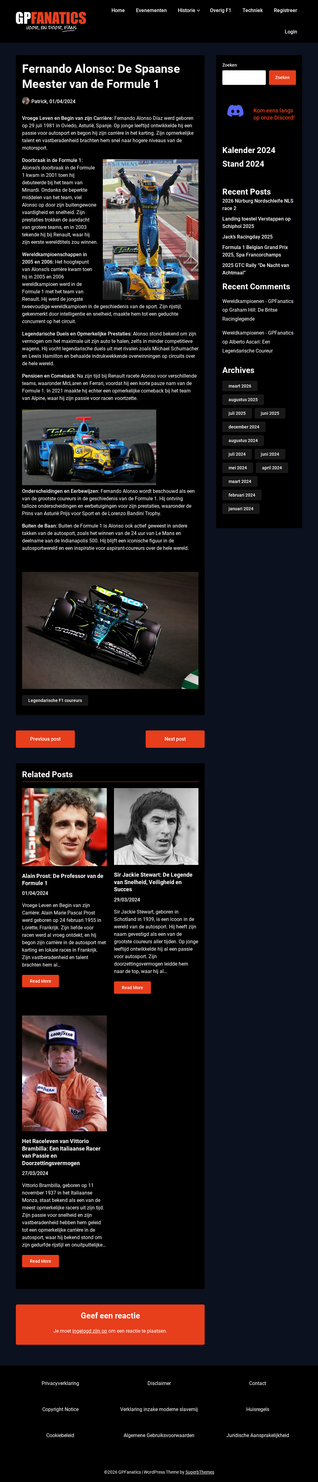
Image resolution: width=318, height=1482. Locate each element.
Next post (175, 739)
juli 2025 (237, 413)
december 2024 (244, 426)
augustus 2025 (243, 399)
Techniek (253, 10)
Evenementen (151, 10)
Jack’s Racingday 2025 (247, 237)
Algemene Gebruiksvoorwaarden (159, 1435)
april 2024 (272, 467)
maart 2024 (240, 481)
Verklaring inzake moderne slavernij (159, 1409)
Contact (257, 1383)
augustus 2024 (243, 440)
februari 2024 (242, 495)
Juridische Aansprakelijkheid (257, 1435)
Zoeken (229, 65)
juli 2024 (237, 454)
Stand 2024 (243, 164)
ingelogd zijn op (89, 1331)
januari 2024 (241, 508)
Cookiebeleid (60, 1435)
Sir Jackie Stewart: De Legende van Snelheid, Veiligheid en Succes (153, 881)
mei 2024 (238, 467)
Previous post (45, 739)
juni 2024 (270, 454)
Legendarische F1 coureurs (55, 700)
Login (291, 32)
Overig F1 (220, 10)
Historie (186, 10)
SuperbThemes (199, 1472)
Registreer (285, 10)
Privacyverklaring (60, 1383)
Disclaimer (159, 1383)
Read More (40, 981)
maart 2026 (240, 386)
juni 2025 (270, 413)
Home (118, 10)
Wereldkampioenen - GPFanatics (257, 301)
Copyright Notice (60, 1409)
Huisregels (257, 1409)
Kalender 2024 (248, 150)
